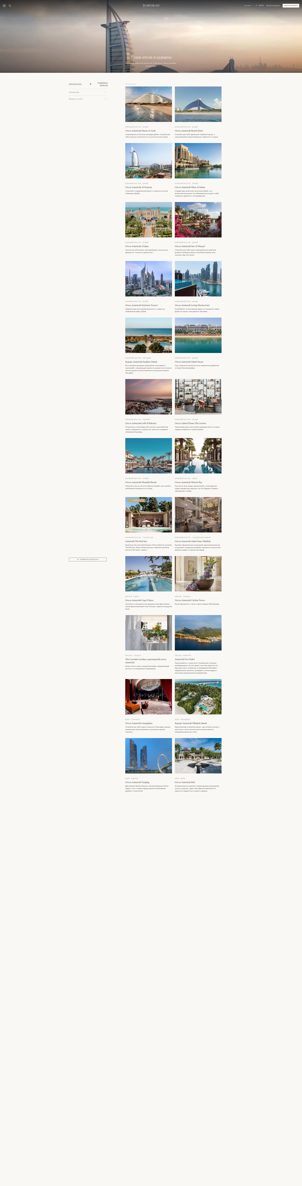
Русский (247, 6)
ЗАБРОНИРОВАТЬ (291, 5)
